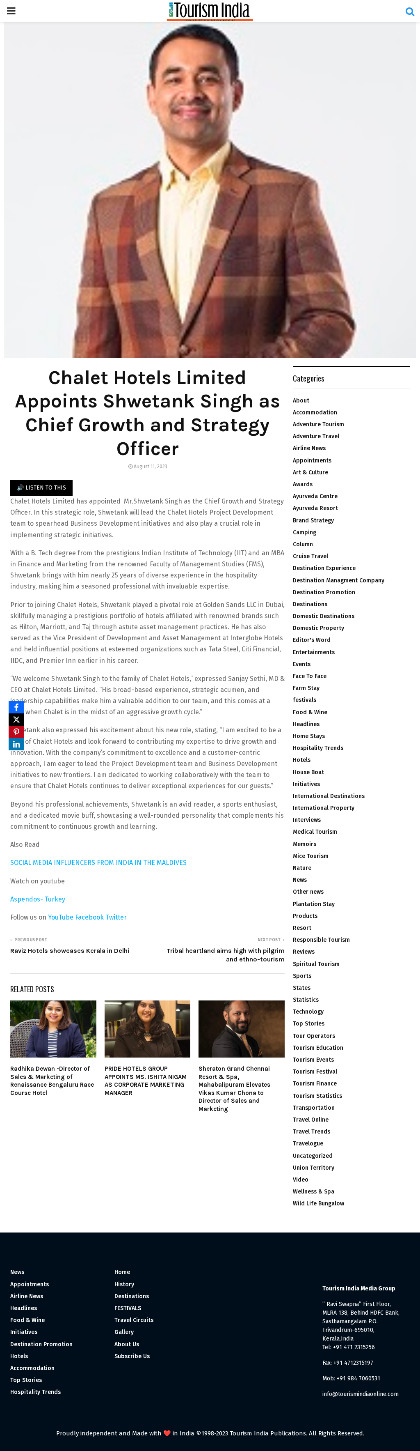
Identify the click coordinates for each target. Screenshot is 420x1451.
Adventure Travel (316, 436)
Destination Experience (324, 568)
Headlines (306, 724)
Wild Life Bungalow (318, 1203)
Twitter (116, 917)
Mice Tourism (311, 856)
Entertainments (314, 652)
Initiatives (306, 784)
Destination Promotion (324, 592)
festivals (304, 700)
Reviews (304, 951)
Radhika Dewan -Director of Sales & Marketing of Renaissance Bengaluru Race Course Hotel (52, 1081)
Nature (302, 868)
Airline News (309, 448)
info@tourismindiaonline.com (360, 1394)
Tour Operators (314, 1035)
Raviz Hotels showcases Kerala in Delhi (69, 950)
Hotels (301, 760)
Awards (303, 484)
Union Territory (313, 1167)
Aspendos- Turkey (37, 899)
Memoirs (304, 844)
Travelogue (308, 1143)
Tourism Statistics (317, 1095)
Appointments (312, 460)
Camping (304, 532)
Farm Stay (306, 688)
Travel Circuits (133, 1320)
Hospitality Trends (318, 748)
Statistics (306, 999)
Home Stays (309, 736)
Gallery (124, 1332)
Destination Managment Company (338, 580)
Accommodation (315, 412)
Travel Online (311, 1119)
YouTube (61, 917)
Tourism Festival (315, 1071)
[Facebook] (16, 707)
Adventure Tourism (318, 424)
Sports (302, 976)
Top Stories (308, 1023)
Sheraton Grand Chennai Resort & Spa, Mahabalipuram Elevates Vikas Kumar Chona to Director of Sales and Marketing (234, 1089)
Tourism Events (313, 1059)
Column (303, 544)
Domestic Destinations (323, 616)
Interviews (307, 819)
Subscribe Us (132, 1356)
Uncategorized (313, 1155)
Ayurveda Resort (315, 508)
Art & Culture (310, 472)
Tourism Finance (315, 1083)
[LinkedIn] (16, 744)
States (301, 987)
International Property (323, 808)
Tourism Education (318, 1047)
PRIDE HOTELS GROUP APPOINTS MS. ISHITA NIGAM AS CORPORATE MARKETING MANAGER (146, 1081)
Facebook (90, 917)
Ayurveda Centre (315, 496)
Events (301, 664)
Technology (308, 1011)
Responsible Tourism (321, 939)
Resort (302, 927)
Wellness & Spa (313, 1191)
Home (122, 1272)
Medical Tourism (315, 831)
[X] (16, 719)
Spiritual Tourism (316, 964)
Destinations (310, 604)
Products (305, 916)
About (301, 400)
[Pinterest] (16, 732)
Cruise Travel (310, 556)
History (124, 1284)
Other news (308, 891)
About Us (126, 1344)
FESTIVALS (127, 1308)
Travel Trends (311, 1131)
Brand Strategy (313, 520)
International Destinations (329, 796)
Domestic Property (318, 628)
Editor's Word (312, 640)
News (300, 879)
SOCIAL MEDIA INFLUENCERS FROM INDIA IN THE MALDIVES (98, 863)
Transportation (314, 1107)
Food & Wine (310, 712)
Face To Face (309, 676)
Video (300, 1179)
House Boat (308, 772)
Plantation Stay (314, 904)
